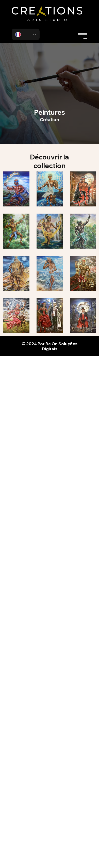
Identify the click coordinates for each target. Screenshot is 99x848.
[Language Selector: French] (26, 34)
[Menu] (82, 34)
